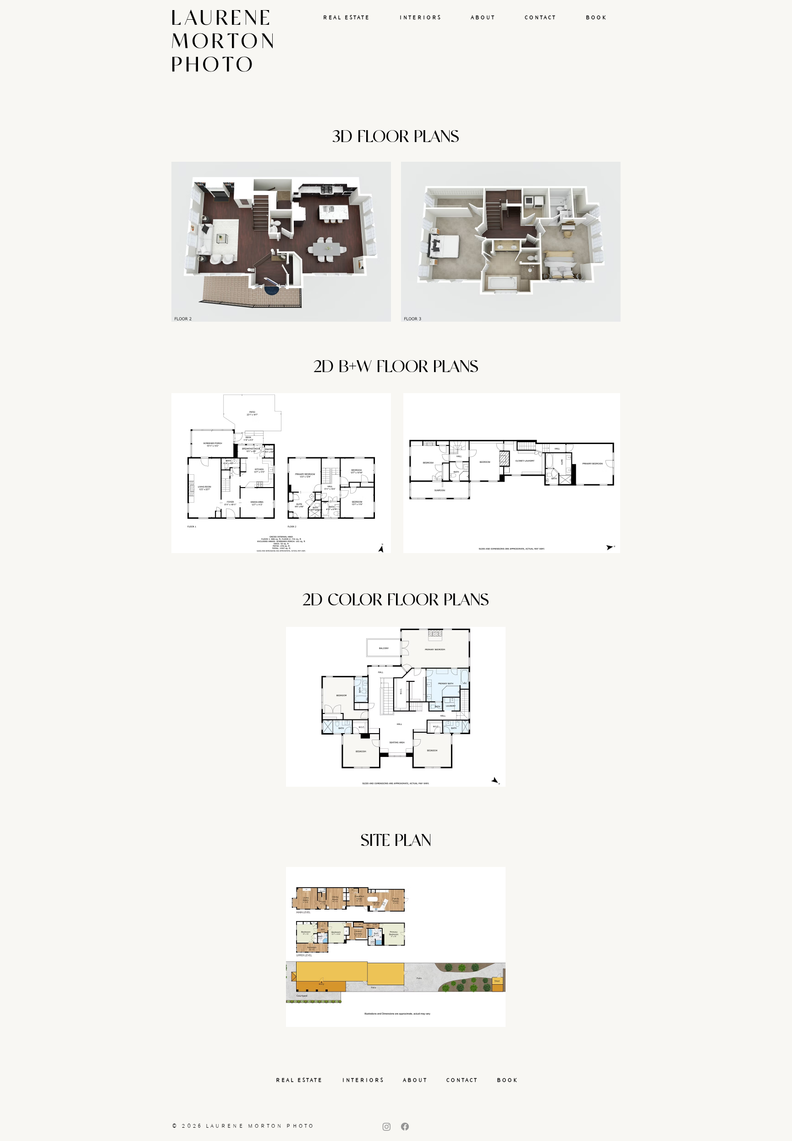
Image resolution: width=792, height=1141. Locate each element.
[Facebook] (405, 1126)
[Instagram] (386, 1126)
